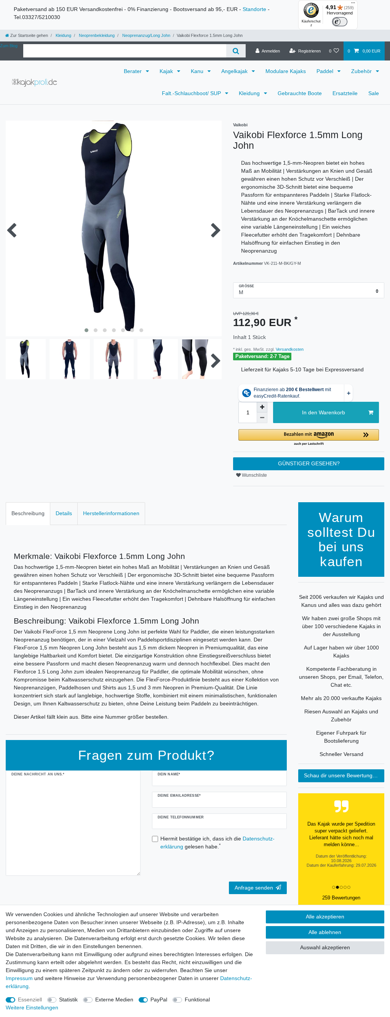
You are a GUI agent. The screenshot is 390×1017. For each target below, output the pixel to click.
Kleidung (62, 35)
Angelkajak (235, 71)
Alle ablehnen (324, 932)
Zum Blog (9, 45)
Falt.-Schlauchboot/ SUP (192, 93)
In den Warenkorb (323, 412)
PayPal (158, 999)
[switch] (339, 21)
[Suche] (236, 50)
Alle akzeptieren (325, 917)
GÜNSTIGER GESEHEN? (309, 463)
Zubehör (362, 71)
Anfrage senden (254, 888)
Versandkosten (289, 349)
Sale (373, 93)
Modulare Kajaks (285, 71)
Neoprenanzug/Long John (145, 35)
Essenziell (30, 999)
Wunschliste (254, 475)
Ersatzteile (345, 93)
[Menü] (353, 4)
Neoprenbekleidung (96, 35)
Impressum (19, 978)
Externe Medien (114, 999)
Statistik (68, 999)
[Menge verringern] (262, 417)
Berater (133, 71)
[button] (308, 437)
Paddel (325, 71)
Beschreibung (28, 513)
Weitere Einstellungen (32, 1007)
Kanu (198, 71)
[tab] (28, 513)
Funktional (197, 999)
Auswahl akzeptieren (325, 947)
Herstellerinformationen (111, 513)
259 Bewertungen (341, 898)
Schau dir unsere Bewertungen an (344, 775)
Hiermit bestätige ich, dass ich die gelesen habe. (217, 843)
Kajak (167, 71)
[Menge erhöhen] (262, 407)
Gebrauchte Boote (300, 93)
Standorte (254, 9)
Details (64, 513)
